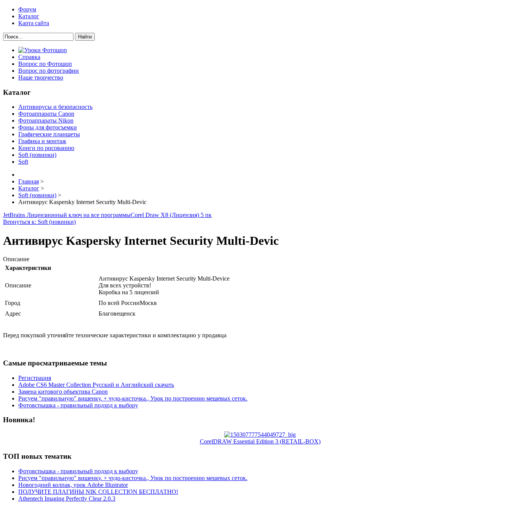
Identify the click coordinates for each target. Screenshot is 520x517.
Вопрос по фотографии (48, 70)
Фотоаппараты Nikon (45, 120)
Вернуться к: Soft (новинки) (39, 222)
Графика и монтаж (42, 141)
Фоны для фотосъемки (47, 127)
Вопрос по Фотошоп (45, 64)
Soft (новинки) (37, 155)
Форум (27, 9)
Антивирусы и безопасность (55, 107)
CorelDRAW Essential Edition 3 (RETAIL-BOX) (260, 441)
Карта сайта (33, 23)
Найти (85, 37)
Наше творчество (40, 77)
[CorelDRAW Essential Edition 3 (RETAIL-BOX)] (260, 434)
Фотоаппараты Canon (46, 113)
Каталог (28, 16)
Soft (23, 161)
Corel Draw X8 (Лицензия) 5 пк (171, 215)
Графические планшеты (49, 134)
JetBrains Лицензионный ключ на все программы (67, 215)
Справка (29, 57)
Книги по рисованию (46, 148)
